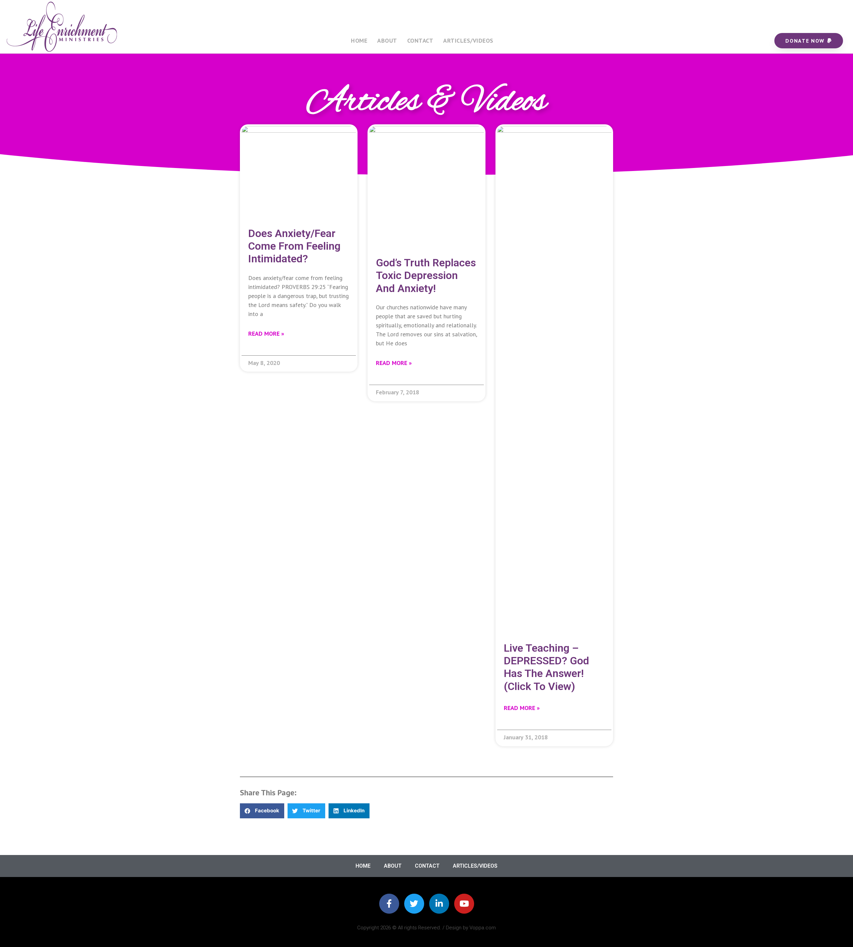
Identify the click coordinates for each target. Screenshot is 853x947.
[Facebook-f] (389, 904)
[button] (262, 810)
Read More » (266, 333)
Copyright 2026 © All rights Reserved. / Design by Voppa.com (426, 928)
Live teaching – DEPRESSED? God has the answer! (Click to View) (546, 667)
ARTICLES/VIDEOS (468, 40)
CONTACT (420, 40)
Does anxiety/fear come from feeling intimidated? (294, 246)
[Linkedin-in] (439, 904)
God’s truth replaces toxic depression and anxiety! (426, 275)
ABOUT (387, 40)
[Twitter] (414, 904)
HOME (359, 40)
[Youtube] (464, 904)
